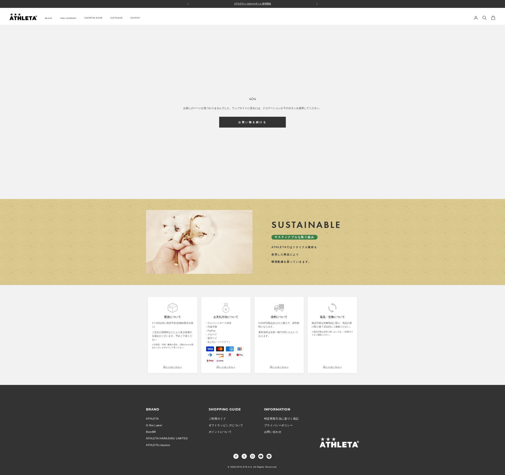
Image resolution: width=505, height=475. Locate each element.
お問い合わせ (272, 431)
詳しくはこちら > (172, 367)
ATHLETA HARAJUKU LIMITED (167, 438)
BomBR (151, 431)
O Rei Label (154, 425)
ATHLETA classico (158, 445)
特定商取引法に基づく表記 (281, 418)
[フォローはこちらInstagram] (252, 456)
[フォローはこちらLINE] (269, 456)
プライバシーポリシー (278, 425)
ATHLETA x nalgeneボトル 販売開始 (252, 4)
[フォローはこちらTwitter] (244, 456)
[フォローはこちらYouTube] (260, 456)
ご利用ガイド (217, 418)
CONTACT (135, 17)
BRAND (48, 18)
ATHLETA (152, 418)
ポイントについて (220, 431)
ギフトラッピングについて (226, 425)
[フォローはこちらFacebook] (235, 456)
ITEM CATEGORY (68, 18)
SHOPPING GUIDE (93, 17)
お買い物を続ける (252, 122)
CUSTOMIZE (116, 17)
